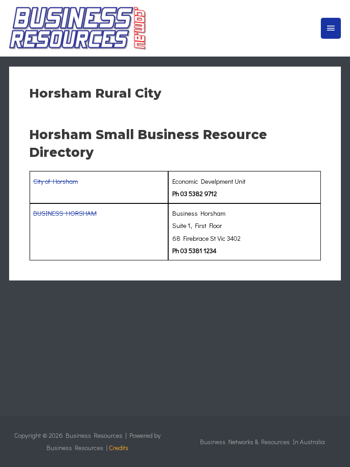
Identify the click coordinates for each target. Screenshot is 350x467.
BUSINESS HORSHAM (65, 213)
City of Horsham (55, 181)
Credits (119, 447)
